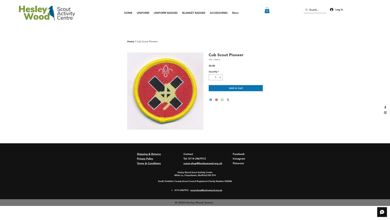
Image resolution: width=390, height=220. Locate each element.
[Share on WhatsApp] (222, 100)
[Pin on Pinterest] (216, 100)
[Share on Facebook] (211, 100)
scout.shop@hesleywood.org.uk (206, 190)
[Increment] (220, 77)
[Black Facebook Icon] (385, 107)
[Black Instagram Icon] (385, 112)
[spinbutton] (215, 77)
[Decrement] (211, 77)
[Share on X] (228, 100)
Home (130, 41)
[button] (143, 13)
